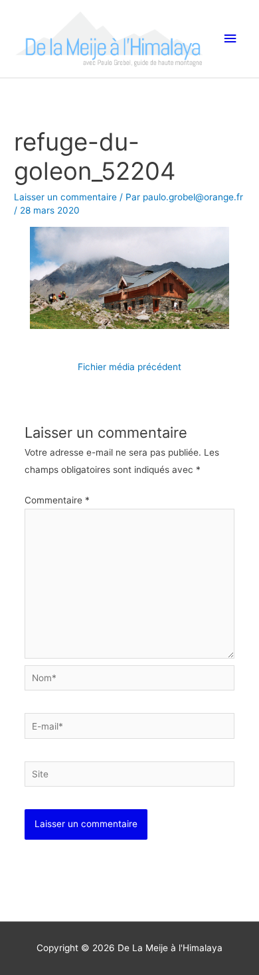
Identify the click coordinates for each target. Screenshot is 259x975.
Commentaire (57, 500)
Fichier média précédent (129, 366)
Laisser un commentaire (65, 197)
